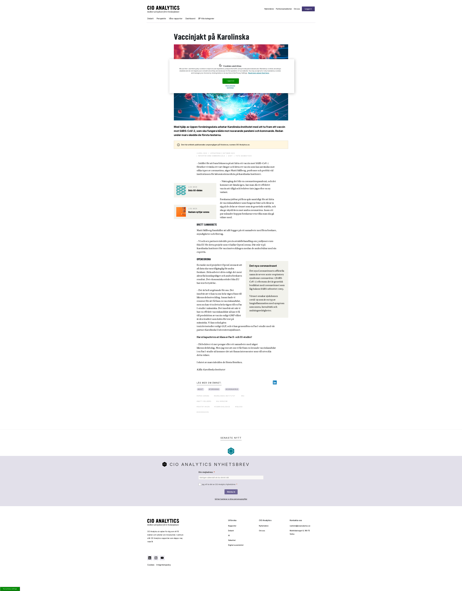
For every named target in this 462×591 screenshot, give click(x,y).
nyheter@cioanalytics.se (300, 526)
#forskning (214, 389)
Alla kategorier (207, 18)
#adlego (239, 407)
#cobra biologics (222, 407)
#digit (200, 389)
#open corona (203, 396)
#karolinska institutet (224, 396)
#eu (242, 396)
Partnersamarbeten (284, 9)
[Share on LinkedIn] (275, 382)
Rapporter (232, 526)
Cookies (150, 565)
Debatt (150, 18)
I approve (230, 81)
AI (229, 535)
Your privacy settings (10, 589)
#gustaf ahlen (203, 407)
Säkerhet (232, 540)
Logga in (308, 9)
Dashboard (190, 18)
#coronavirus (232, 389)
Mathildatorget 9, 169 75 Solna (300, 532)
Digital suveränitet (235, 545)
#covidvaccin (203, 412)
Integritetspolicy (163, 565)
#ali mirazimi (222, 401)
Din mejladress (206, 472)
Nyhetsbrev (269, 9)
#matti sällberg (204, 401)
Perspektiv (161, 18)
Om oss (297, 9)
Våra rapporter (176, 18)
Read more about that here (258, 73)
